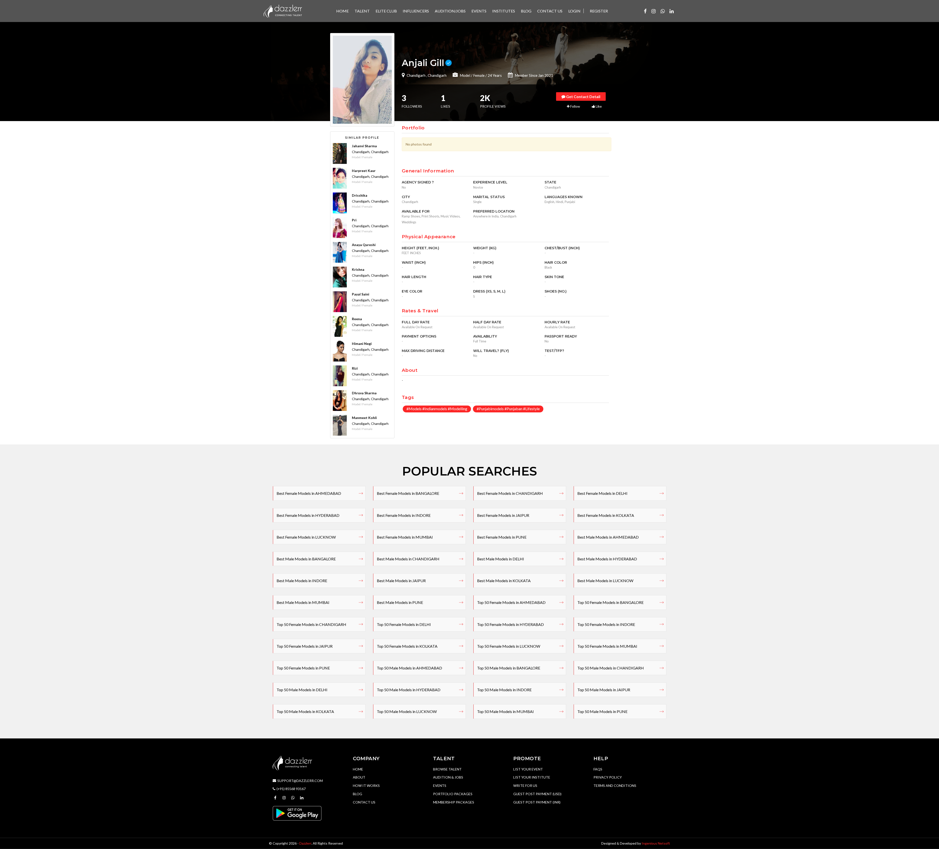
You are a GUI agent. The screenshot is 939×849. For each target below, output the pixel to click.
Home (358, 769)
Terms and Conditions (614, 785)
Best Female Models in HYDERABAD (308, 515)
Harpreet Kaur (364, 171)
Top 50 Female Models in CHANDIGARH (311, 624)
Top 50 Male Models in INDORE (504, 689)
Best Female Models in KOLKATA (605, 515)
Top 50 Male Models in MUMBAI (505, 711)
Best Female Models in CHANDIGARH (510, 493)
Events (439, 785)
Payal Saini (360, 294)
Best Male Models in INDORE (302, 580)
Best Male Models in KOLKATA (504, 580)
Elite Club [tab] (386, 11)
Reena (357, 319)
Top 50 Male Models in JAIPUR (603, 689)
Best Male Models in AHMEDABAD (608, 537)
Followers (412, 101)
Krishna (358, 269)
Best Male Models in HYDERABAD (607, 558)
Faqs (597, 769)
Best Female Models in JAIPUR (503, 515)
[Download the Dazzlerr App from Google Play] (297, 813)
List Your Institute (531, 777)
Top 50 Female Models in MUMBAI (607, 646)
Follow (575, 106)
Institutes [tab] (503, 11)
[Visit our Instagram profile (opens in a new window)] (653, 11)
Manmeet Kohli (364, 418)
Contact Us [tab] (549, 11)
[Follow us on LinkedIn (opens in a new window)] (672, 11)
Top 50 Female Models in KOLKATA (407, 646)
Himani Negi (362, 343)
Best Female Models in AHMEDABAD (309, 493)
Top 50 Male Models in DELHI (302, 689)
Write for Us (525, 785)
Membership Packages (453, 802)
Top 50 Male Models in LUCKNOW (407, 711)
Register (599, 11)
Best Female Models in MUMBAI (405, 537)
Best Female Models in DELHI (602, 493)
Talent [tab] (362, 11)
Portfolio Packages (452, 794)
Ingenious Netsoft (656, 843)
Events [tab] (478, 11)
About (359, 777)
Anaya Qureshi (364, 245)
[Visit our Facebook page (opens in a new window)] (645, 11)
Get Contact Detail (582, 96)
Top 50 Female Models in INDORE (606, 624)
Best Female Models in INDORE (404, 515)
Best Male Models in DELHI (500, 558)
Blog (357, 794)
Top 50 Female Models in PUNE (303, 668)
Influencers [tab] (416, 11)
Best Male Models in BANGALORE (306, 558)
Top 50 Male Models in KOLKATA (305, 711)
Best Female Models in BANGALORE (408, 493)
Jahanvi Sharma (364, 146)
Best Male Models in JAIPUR (401, 580)
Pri (354, 220)
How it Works (366, 785)
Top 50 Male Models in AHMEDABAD (409, 668)
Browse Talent (447, 769)
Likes (445, 101)
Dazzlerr (305, 843)
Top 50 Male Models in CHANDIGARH (610, 668)
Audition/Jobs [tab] (450, 11)
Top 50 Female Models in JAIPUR (305, 646)
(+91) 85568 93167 (291, 789)
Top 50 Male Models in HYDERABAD (408, 689)
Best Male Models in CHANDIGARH (408, 558)
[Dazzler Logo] (282, 11)
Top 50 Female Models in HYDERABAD (510, 624)
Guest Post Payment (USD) (537, 794)
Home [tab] (342, 11)
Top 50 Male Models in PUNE (602, 711)
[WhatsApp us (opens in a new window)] (662, 11)
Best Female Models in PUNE (501, 537)
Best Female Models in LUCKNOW (306, 537)
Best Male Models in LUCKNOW (605, 580)
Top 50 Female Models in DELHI (404, 624)
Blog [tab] (526, 11)
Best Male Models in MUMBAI (303, 602)
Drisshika (359, 195)
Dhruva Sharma (364, 393)
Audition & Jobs (448, 777)
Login (574, 11)
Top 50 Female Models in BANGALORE (610, 602)
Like (598, 106)
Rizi (355, 368)
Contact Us (364, 802)
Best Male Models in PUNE (400, 602)
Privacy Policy (607, 777)
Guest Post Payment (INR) (536, 802)
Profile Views (493, 101)
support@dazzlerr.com (300, 781)
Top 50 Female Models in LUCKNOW (508, 646)
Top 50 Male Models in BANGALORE (508, 668)
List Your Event (528, 769)
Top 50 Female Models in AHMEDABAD (511, 602)
